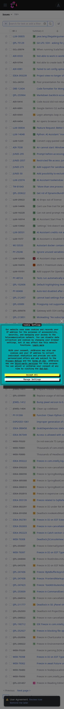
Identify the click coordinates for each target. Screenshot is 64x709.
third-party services (26, 363)
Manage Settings (32, 379)
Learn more (38, 345)
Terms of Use (39, 361)
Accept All (32, 375)
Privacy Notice (14, 361)
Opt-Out (44, 368)
